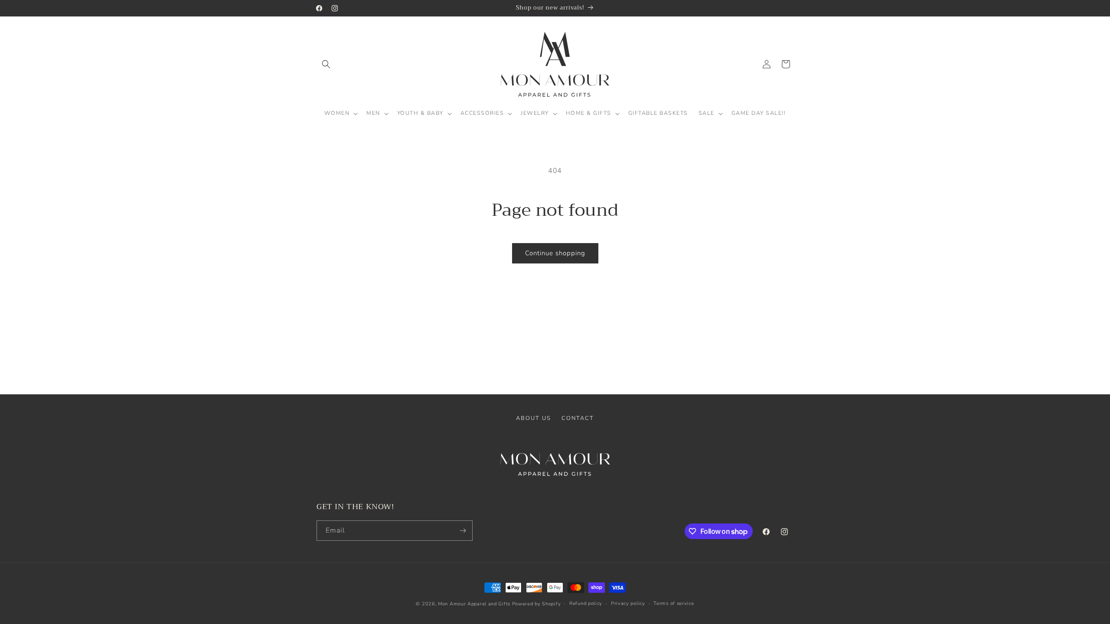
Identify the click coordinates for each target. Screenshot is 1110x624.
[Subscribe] (462, 530)
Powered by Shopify (536, 604)
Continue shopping (555, 253)
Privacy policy (628, 603)
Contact (578, 418)
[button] (326, 64)
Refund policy (585, 603)
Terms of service (673, 603)
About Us (533, 418)
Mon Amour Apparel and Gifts (474, 604)
